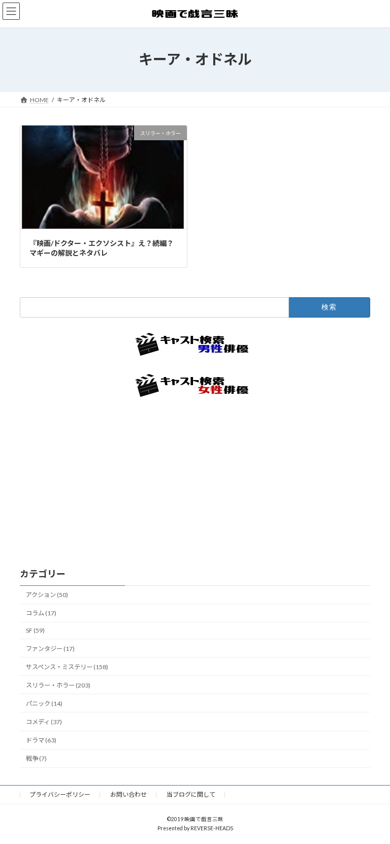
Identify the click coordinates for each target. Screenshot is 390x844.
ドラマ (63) (41, 740)
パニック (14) (44, 703)
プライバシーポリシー (59, 794)
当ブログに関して (191, 794)
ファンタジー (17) (50, 648)
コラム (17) (41, 613)
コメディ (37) (44, 722)
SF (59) (35, 630)
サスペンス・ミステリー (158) (67, 666)
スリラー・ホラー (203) (58, 685)
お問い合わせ (128, 794)
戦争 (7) (36, 758)
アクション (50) (47, 595)
